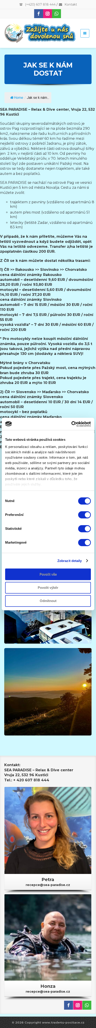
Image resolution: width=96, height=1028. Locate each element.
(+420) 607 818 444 (40, 4)
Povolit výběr (48, 587)
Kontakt (70, 4)
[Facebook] (38, 13)
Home (18, 97)
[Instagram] (47, 13)
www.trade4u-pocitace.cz (63, 1022)
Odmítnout (48, 601)
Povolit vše (48, 574)
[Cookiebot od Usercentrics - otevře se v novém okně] (71, 424)
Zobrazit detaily (69, 561)
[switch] (84, 514)
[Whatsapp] (56, 13)
